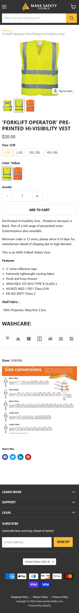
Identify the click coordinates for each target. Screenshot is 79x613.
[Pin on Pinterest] (28, 457)
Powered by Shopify (39, 605)
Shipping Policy (19, 597)
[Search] (71, 18)
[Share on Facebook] (5, 457)
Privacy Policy (60, 597)
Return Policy (40, 597)
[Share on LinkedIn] (20, 457)
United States (37, 561)
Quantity (7, 187)
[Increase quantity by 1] (37, 196)
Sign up (63, 542)
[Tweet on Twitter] (13, 457)
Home (6, 30)
